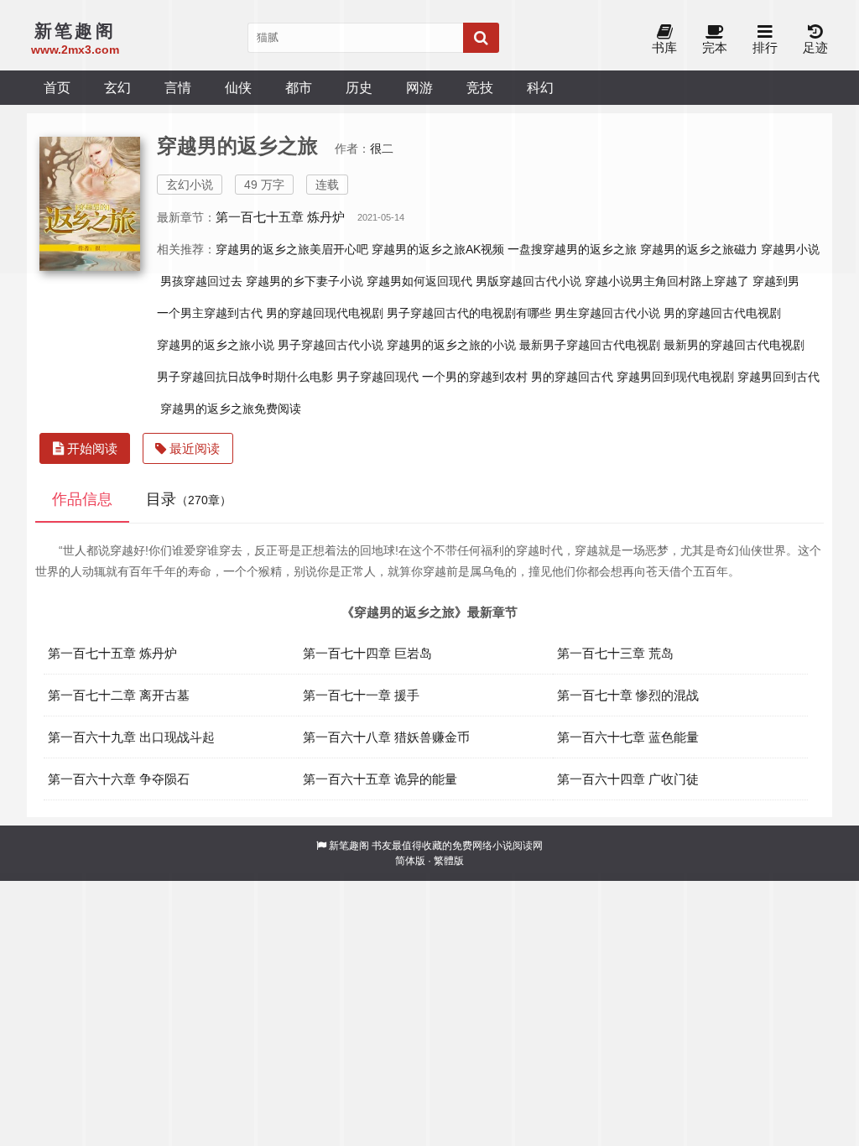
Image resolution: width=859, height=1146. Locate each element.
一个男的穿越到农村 (475, 376)
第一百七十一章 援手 (361, 695)
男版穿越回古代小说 (528, 281)
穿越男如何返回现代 (419, 281)
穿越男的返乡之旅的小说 (451, 345)
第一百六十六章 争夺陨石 (119, 779)
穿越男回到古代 (778, 376)
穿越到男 (775, 281)
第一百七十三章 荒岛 (615, 653)
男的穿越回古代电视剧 (722, 313)
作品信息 (82, 499)
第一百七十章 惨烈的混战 (628, 695)
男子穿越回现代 (377, 376)
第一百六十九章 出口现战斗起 (131, 737)
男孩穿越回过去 (201, 281)
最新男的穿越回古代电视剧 (734, 345)
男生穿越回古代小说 (607, 313)
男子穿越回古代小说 (330, 345)
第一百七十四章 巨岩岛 (367, 653)
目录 (189, 499)
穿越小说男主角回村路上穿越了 (667, 281)
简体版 (410, 861)
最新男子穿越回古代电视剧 (589, 345)
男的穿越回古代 (572, 376)
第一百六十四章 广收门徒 (628, 779)
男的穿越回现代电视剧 (324, 313)
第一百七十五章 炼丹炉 (112, 653)
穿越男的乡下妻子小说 (304, 281)
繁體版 (449, 861)
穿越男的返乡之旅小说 (215, 345)
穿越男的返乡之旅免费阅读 (230, 408)
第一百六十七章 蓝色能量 (628, 737)
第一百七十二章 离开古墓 (119, 695)
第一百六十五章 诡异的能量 (380, 779)
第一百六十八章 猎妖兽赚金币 (386, 737)
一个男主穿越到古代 (210, 313)
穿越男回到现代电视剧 (675, 376)
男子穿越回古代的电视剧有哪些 (469, 313)
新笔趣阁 (349, 846)
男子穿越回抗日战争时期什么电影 (245, 376)
